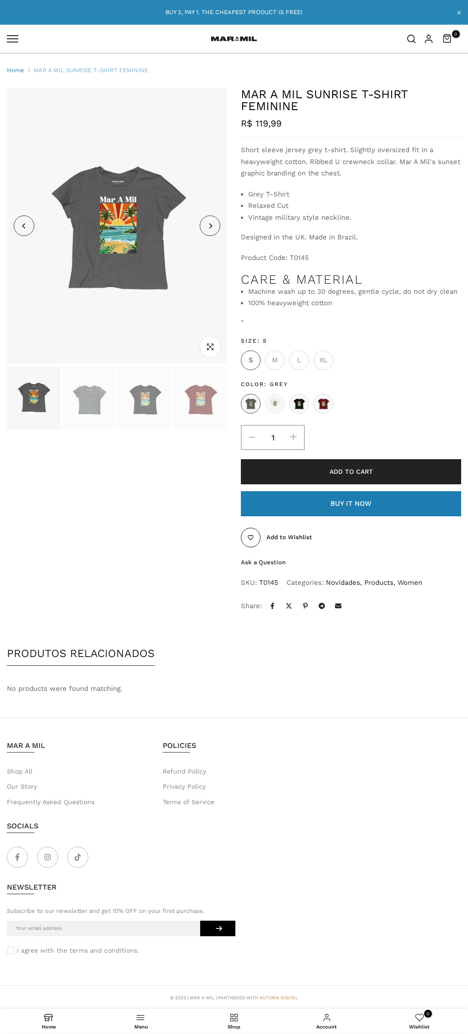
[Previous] (24, 226)
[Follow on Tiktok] (77, 857)
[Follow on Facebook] (17, 857)
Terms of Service (188, 802)
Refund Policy (184, 771)
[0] (447, 39)
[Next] (210, 226)
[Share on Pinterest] (305, 606)
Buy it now (351, 503)
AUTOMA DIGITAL (279, 997)
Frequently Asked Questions (51, 802)
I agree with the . (78, 950)
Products (379, 582)
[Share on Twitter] (288, 606)
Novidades (343, 582)
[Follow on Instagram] (47, 857)
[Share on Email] (338, 606)
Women (410, 582)
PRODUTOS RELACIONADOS (80, 653)
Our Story (22, 786)
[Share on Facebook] (272, 606)
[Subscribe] (217, 928)
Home (15, 70)
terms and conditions (103, 950)
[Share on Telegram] (321, 606)
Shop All (19, 771)
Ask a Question (263, 562)
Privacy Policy (184, 786)
